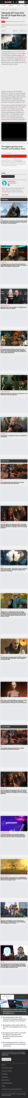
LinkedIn (23, 60)
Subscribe (21, 2)
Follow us (16, 30)
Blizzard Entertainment (8, 176)
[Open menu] (2, 2)
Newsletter (24, 30)
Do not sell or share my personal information (12, 1089)
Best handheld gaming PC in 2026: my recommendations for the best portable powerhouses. (14, 1044)
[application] (14, 131)
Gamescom (10, 5)
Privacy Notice (19, 161)
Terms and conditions (7, 1071)
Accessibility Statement (7, 1083)
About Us (4, 1065)
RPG (7, 9)
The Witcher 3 (18, 51)
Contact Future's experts (7, 1068)
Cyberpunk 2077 (13, 9)
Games (3, 9)
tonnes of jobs (5, 118)
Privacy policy (5, 1074)
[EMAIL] (9, 185)
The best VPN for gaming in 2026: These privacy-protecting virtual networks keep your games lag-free (14, 1011)
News (3, 21)
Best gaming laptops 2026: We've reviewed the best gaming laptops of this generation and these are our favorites (15, 1019)
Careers (3, 1086)
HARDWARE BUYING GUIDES (7, 997)
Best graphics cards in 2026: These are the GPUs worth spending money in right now (15, 1026)
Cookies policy (5, 1077)
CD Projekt (18, 53)
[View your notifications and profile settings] (13, 2)
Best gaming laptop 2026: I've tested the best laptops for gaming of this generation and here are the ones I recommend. (14, 1035)
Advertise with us (6, 1080)
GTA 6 (18, 5)
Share (5, 30)
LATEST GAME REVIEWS (20, 997)
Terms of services (17, 160)
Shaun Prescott (10, 21)
